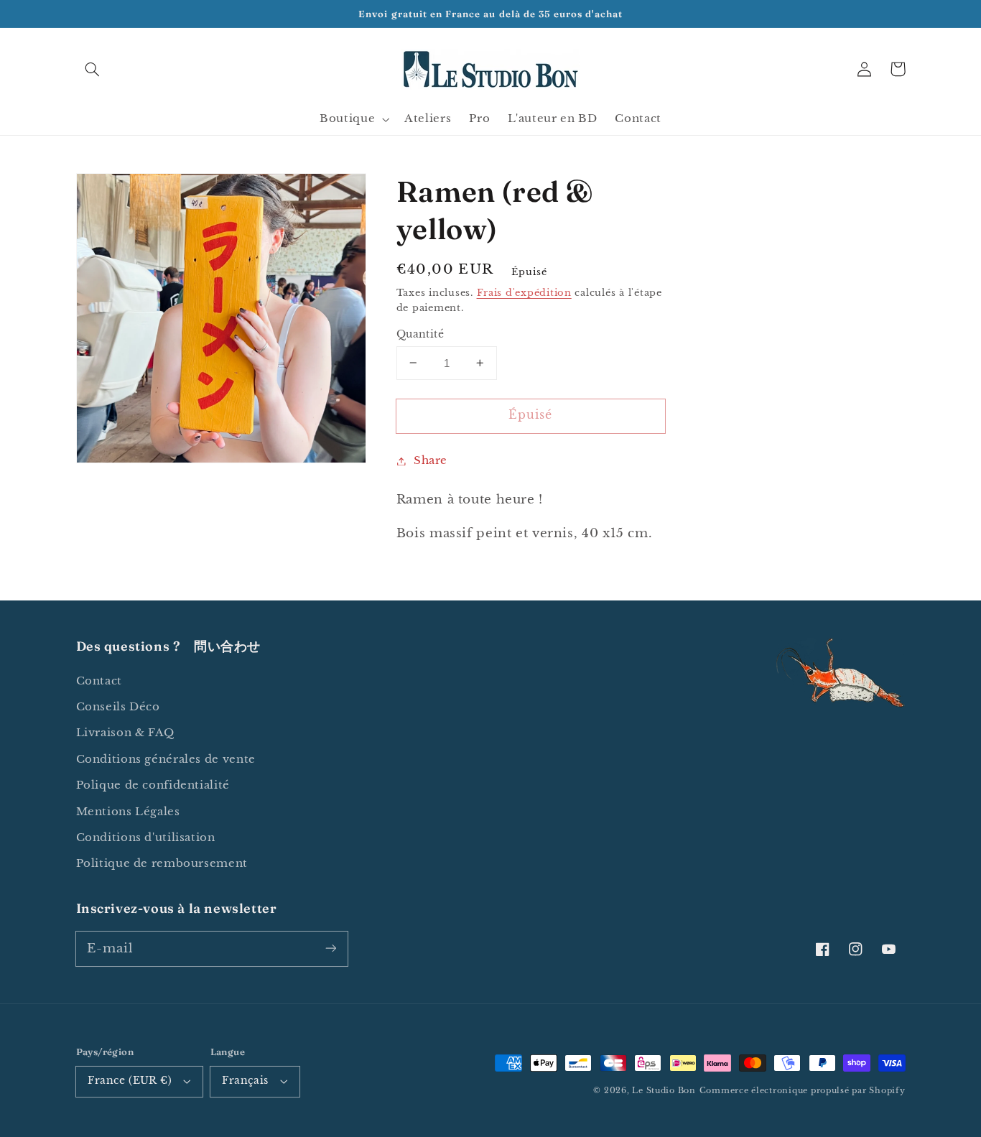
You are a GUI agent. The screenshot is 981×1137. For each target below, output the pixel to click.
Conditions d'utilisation (145, 837)
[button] (92, 68)
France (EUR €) (130, 1081)
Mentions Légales (128, 811)
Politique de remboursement (162, 863)
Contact (99, 680)
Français (245, 1081)
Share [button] (430, 460)
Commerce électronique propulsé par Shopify (802, 1090)
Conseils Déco (118, 706)
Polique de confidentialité (153, 785)
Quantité (420, 334)
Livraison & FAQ (125, 732)
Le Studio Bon (664, 1090)
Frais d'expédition (524, 292)
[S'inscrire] (330, 948)
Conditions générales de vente (166, 759)
